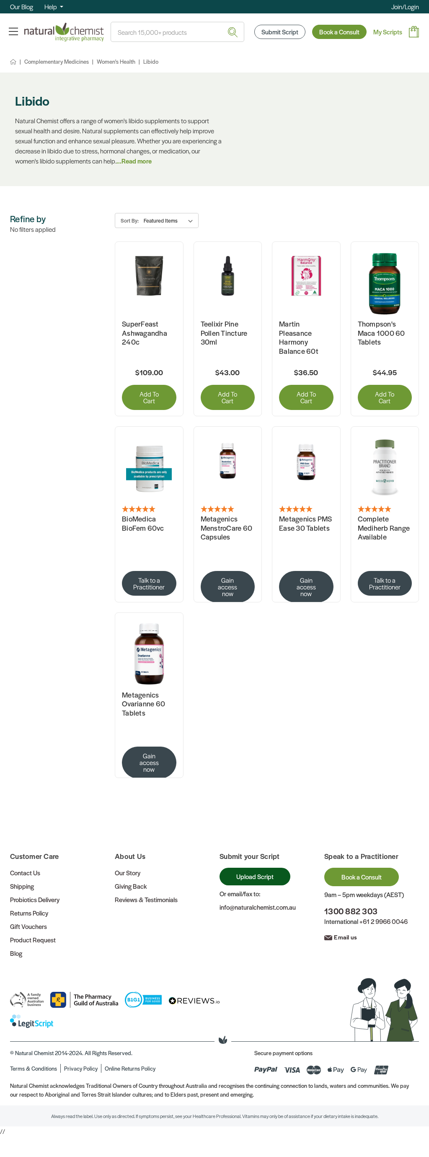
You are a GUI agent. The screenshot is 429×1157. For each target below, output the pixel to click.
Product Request (33, 939)
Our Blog (21, 6)
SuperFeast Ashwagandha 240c (144, 333)
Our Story (127, 872)
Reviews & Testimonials (146, 899)
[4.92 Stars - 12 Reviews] (306, 509)
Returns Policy (29, 912)
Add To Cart (149, 397)
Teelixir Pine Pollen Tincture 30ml (224, 333)
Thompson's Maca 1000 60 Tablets (381, 333)
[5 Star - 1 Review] (149, 509)
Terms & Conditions (33, 1068)
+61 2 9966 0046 (383, 921)
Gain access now (227, 587)
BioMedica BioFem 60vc (143, 523)
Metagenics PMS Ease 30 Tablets (305, 523)
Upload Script (255, 876)
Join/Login (405, 6)
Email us (345, 937)
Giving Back (131, 886)
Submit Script (279, 31)
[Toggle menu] (13, 31)
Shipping (22, 886)
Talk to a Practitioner (149, 583)
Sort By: (130, 220)
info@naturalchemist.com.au (258, 907)
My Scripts (387, 31)
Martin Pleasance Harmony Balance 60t (298, 337)
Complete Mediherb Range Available (384, 528)
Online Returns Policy (130, 1068)
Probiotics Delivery (34, 899)
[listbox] (170, 220)
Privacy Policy (81, 1068)
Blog (16, 953)
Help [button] (51, 6)
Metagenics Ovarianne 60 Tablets (143, 704)
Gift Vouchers (28, 926)
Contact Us (25, 872)
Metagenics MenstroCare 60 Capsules (227, 528)
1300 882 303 (350, 911)
